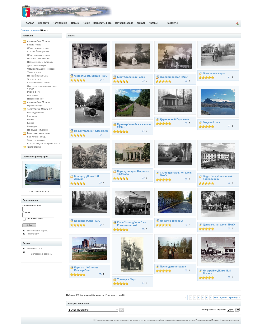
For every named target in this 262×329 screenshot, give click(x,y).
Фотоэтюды (32, 95)
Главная (29, 23)
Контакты (172, 23)
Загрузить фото (102, 23)
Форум (141, 23)
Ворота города (34, 45)
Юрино (30, 123)
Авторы (153, 23)
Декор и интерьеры (36, 65)
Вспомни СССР (34, 248)
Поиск (86, 23)
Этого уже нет (34, 79)
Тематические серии (38, 133)
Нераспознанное (35, 99)
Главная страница (30, 30)
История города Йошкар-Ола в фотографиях (217, 320)
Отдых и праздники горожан (40, 69)
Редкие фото (33, 92)
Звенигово (32, 116)
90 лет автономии (35, 140)
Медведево (32, 126)
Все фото (43, 23)
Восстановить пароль (37, 230)
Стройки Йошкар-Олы (38, 51)
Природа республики (37, 130)
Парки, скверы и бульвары (40, 62)
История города (124, 23)
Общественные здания (38, 55)
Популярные (60, 23)
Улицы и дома (34, 72)
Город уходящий (35, 105)
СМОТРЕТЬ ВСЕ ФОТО (42, 191)
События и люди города (38, 82)
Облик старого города (38, 48)
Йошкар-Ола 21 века (38, 102)
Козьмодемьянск (35, 112)
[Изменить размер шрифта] (237, 24)
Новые (75, 23)
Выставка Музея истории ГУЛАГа (43, 143)
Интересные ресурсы (41, 254)
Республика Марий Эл (39, 109)
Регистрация (33, 234)
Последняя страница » (227, 297)
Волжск (30, 119)
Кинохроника (34, 147)
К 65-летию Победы (36, 137)
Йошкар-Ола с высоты (38, 58)
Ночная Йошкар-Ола (37, 76)
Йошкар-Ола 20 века (38, 41)
